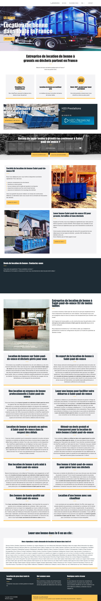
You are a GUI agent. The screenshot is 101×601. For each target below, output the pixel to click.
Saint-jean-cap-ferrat (17, 560)
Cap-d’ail (72, 547)
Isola (71, 551)
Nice (18, 557)
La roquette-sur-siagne (49, 553)
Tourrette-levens (10, 564)
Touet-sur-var (88, 562)
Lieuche (43, 555)
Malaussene (55, 555)
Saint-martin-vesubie (62, 560)
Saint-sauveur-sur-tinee (87, 560)
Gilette (34, 551)
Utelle (29, 564)
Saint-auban (61, 559)
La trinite (76, 553)
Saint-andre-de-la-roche (50, 559)
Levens (38, 555)
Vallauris (54, 564)
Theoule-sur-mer (62, 562)
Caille (57, 547)
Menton (75, 555)
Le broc (15, 555)
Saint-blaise (68, 559)
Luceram (49, 555)
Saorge (28, 562)
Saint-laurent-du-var (37, 560)
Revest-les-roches (71, 557)
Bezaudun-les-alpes (87, 545)
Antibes (17, 545)
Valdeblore (41, 564)
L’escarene (85, 551)
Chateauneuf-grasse (23, 549)
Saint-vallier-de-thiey (12, 562)
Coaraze (55, 549)
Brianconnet (36, 547)
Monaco (80, 555)
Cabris (43, 547)
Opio (21, 557)
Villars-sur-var (66, 564)
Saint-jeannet (27, 560)
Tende (55, 562)
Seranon (33, 562)
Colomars (61, 549)
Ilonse (68, 551)
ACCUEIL (64, 3)
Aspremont (23, 545)
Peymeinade (46, 557)
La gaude (34, 553)
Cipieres (46, 549)
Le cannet (21, 555)
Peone (40, 557)
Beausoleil (53, 545)
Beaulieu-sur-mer (44, 545)
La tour (71, 553)
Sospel (43, 562)
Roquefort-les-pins (25, 559)
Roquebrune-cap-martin (12, 559)
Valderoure (48, 564)
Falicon (19, 551)
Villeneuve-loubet (87, 564)
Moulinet (14, 557)
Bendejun (65, 545)
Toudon (70, 562)
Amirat (8, 545)
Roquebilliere (85, 557)
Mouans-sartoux (87, 555)
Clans (50, 549)
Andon (12, 545)
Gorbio (39, 551)
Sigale (38, 562)
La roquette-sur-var (62, 553)
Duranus (89, 549)
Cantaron (67, 547)
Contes (67, 549)
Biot (7, 547)
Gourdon (44, 551)
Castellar (90, 547)
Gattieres (29, 551)
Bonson (17, 547)
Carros (78, 547)
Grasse (49, 551)
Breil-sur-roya (29, 547)
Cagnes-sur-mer (50, 547)
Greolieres (55, 551)
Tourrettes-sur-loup (21, 564)
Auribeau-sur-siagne (33, 545)
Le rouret (27, 555)
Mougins (8, 557)
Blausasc (11, 547)
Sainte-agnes (22, 562)
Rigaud (79, 557)
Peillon (36, 557)
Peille (31, 557)
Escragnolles (9, 551)
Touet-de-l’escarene (78, 562)
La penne (40, 553)
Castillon (8, 549)
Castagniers (84, 547)
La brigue (18, 553)
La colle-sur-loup (26, 553)
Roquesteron (35, 559)
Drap (84, 549)
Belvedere (59, 545)
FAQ (82, 3)
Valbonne (34, 564)
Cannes (61, 547)
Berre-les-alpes (73, 545)
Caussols (14, 549)
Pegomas (27, 557)
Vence (59, 564)
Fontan (24, 551)
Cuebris (80, 549)
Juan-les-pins (78, 551)
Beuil (79, 545)
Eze (15, 551)
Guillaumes (62, 551)
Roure (41, 559)
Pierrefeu (53, 557)
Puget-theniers (61, 557)
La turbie (81, 553)
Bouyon (22, 547)
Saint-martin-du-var (49, 560)
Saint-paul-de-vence (74, 560)
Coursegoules (74, 549)
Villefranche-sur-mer (76, 564)
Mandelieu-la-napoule (66, 555)
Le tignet (33, 555)
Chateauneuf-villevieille (36, 549)
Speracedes (49, 562)
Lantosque (88, 553)
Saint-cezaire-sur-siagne (79, 559)
